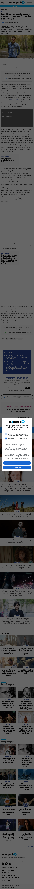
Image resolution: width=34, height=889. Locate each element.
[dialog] (17, 444)
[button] (17, 442)
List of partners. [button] (20, 451)
